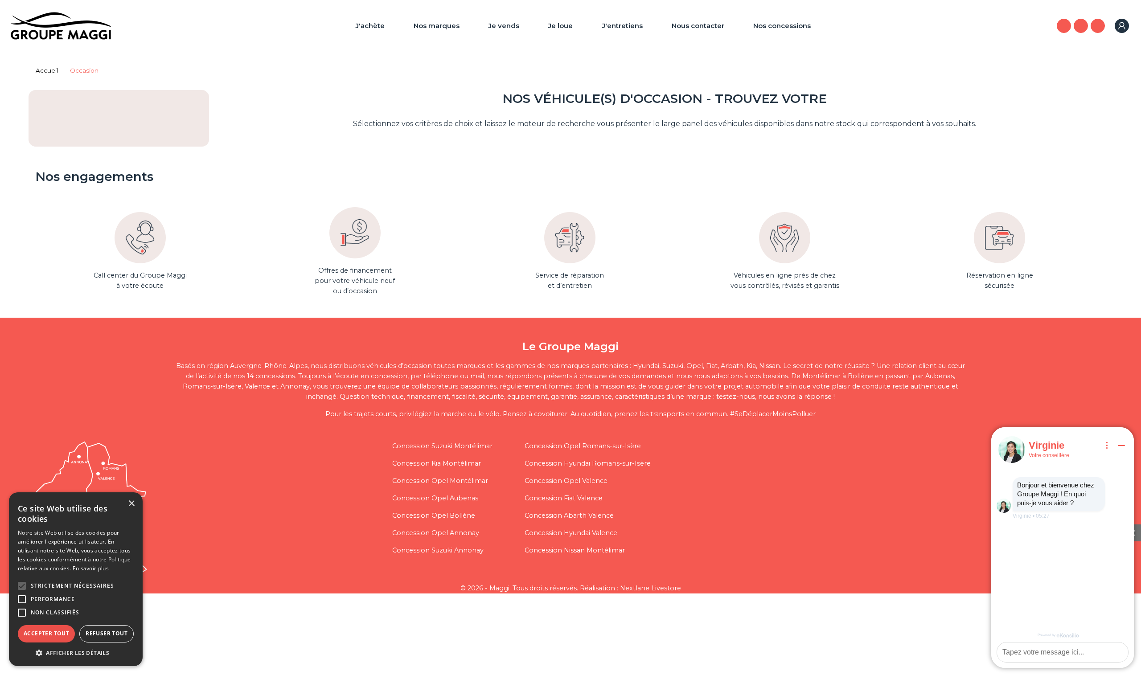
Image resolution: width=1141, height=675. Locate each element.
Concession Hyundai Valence (571, 533)
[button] (22, 586)
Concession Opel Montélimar (440, 481)
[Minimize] (1121, 445)
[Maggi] (61, 25)
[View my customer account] (1122, 26)
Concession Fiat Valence (564, 498)
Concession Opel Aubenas (435, 498)
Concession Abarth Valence (569, 515)
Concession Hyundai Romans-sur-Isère (588, 463)
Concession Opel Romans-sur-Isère (583, 446)
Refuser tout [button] (106, 633)
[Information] (1107, 445)
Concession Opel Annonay (435, 533)
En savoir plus (91, 568)
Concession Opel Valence (566, 481)
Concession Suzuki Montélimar (442, 446)
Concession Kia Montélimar (436, 463)
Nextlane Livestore (649, 588)
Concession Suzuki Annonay (438, 550)
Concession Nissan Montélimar (575, 550)
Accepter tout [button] (46, 633)
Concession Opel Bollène (433, 515)
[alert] (76, 579)
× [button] (131, 503)
